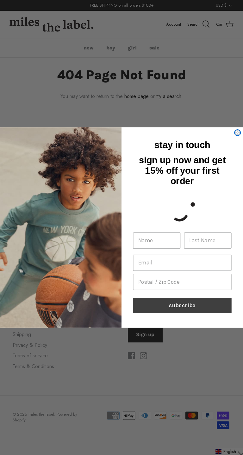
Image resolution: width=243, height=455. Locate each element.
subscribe (182, 305)
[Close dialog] (237, 133)
